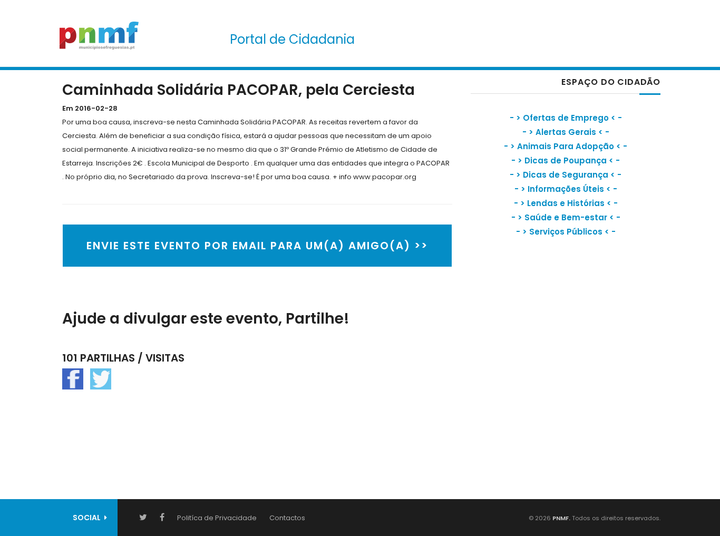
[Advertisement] (550, 340)
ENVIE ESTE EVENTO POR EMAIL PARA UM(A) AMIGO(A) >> (257, 245)
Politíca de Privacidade (217, 518)
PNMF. (560, 518)
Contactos (287, 518)
